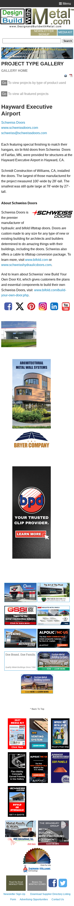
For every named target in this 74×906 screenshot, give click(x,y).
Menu (66, 3)
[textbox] (31, 40)
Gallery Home (14, 70)
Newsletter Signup (44, 33)
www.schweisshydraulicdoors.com (26, 265)
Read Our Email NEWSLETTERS (16, 883)
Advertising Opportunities (34, 899)
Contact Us (58, 899)
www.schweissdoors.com (19, 127)
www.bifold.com (36, 259)
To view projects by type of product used (34, 82)
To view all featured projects (25, 94)
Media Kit (65, 32)
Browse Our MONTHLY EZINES (37, 883)
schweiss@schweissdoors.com (24, 133)
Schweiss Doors (13, 122)
